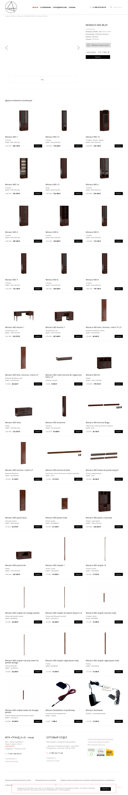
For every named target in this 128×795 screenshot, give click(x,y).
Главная (7, 16)
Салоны (72, 7)
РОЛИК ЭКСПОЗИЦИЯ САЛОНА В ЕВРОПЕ (100, 739)
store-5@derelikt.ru (11, 758)
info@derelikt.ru (51, 758)
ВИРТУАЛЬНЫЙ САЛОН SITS (96, 745)
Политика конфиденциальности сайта (18, 780)
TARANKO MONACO (102, 34)
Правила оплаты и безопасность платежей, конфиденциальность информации (87, 780)
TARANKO (94, 37)
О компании (45, 7)
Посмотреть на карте (11, 761)
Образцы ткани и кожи (100, 45)
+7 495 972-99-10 (99, 7)
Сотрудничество (60, 7)
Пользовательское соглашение (45, 780)
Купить (98, 57)
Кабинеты (20, 16)
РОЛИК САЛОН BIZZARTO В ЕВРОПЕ (98, 742)
